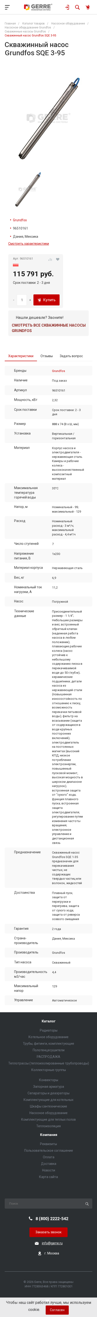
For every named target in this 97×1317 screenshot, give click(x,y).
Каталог (49, 1021)
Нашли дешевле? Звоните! (40, 317)
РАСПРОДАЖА (48, 1057)
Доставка (48, 1164)
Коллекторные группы (48, 1070)
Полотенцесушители (49, 1050)
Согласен (57, 1310)
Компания (48, 1135)
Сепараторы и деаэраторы (48, 1093)
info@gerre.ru (52, 1243)
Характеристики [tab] (20, 356)
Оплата (48, 1157)
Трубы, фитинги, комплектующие (48, 1043)
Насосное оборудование (48, 1113)
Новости (48, 1170)
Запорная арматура (48, 1086)
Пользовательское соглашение (48, 1150)
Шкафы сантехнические (48, 1106)
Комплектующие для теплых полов (48, 1119)
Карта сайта (48, 1177)
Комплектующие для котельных (48, 1100)
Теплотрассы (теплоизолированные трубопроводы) (48, 1063)
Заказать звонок (48, 1232)
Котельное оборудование (48, 1037)
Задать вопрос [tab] (71, 356)
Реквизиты (48, 1144)
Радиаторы (48, 1030)
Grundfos (20, 220)
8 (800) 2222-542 (52, 1218)
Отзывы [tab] (46, 356)
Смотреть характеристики (28, 243)
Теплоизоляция (48, 1126)
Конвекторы (48, 1080)
